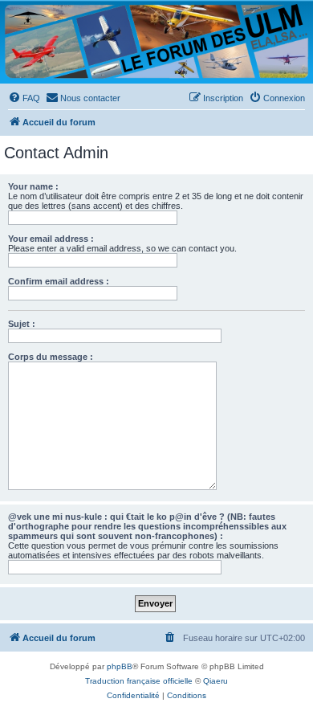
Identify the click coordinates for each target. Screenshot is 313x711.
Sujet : (21, 324)
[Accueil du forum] (156, 41)
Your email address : (51, 238)
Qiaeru (215, 680)
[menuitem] (24, 98)
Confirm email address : (58, 281)
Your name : (33, 186)
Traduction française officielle (139, 680)
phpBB (119, 666)
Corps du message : (50, 357)
